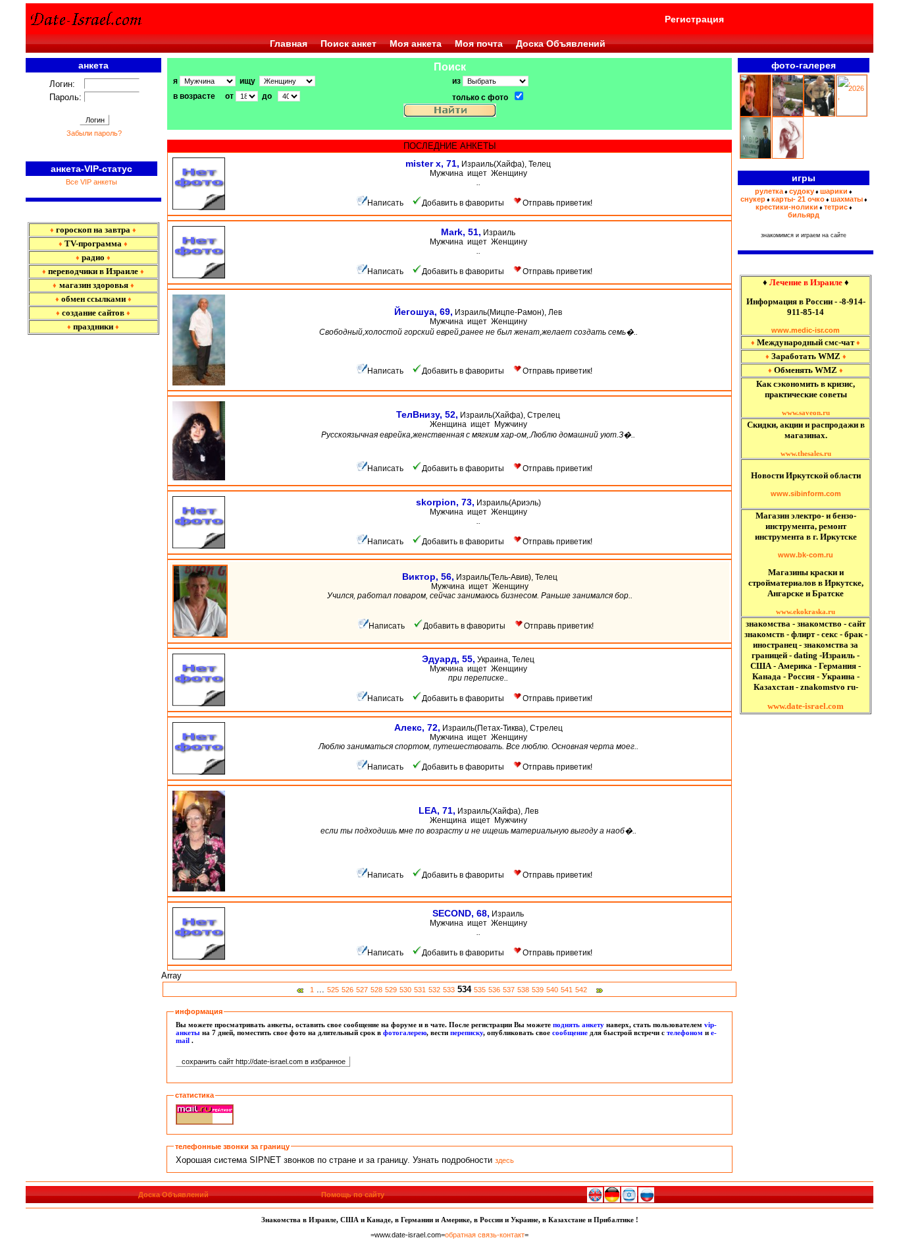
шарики (834, 191)
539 (538, 990)
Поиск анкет (348, 43)
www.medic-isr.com (805, 330)
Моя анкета (416, 43)
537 (509, 990)
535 (480, 990)
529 (391, 990)
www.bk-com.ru (805, 555)
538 (523, 990)
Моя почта (479, 43)
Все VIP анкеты (91, 182)
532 (434, 990)
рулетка (769, 191)
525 (333, 990)
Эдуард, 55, (448, 659)
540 (552, 990)
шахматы (847, 199)
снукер (752, 199)
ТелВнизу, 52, (427, 414)
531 (420, 990)
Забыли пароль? (94, 133)
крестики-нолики (787, 207)
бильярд (803, 215)
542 (581, 990)
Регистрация (694, 19)
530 (405, 990)
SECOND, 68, (461, 913)
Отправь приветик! (557, 203)
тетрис (836, 207)
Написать (385, 203)
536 (494, 990)
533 (449, 990)
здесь (504, 1160)
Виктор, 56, (428, 576)
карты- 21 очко (798, 199)
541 (567, 990)
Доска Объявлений (560, 43)
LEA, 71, (437, 810)
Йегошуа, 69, (423, 311)
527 (362, 990)
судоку (801, 191)
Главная (288, 43)
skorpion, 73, (445, 502)
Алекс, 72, (417, 727)
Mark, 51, (461, 232)
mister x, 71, (432, 163)
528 (376, 990)
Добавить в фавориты (463, 203)
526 (347, 990)
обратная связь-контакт (485, 1235)
